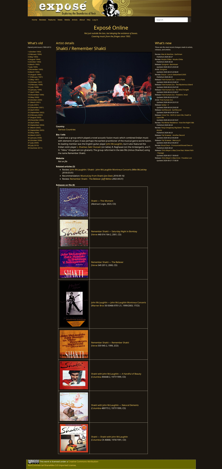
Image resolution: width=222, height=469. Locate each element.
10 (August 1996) (34, 74)
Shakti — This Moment (102, 200)
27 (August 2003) (34, 117)
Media (67, 20)
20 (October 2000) (35, 100)
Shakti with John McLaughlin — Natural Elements (115, 405)
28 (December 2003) (36, 120)
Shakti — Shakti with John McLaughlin (109, 436)
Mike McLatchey (139, 169)
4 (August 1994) (34, 59)
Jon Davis (109, 175)
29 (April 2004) (33, 122)
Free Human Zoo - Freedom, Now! (175, 95)
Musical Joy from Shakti (92, 175)
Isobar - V (165, 105)
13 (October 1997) (35, 82)
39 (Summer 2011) (35, 148)
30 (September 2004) (36, 125)
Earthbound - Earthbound (171, 110)
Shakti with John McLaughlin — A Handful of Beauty (116, 373)
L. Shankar (82, 147)
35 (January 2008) (35, 138)
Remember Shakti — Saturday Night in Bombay (114, 231)
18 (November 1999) (36, 95)
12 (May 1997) (33, 79)
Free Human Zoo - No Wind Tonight (175, 90)
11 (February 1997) (35, 77)
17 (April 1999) (33, 92)
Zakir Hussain (94, 147)
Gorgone (163, 69)
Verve (94, 234)
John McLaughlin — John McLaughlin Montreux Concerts (118, 302)
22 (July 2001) (33, 105)
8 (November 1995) (35, 69)
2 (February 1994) (35, 54)
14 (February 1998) (35, 84)
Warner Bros (98, 305)
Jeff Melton (107, 178)
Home (34, 20)
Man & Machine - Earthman (171, 54)
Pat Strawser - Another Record (173, 135)
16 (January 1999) (35, 90)
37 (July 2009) (33, 143)
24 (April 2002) (33, 110)
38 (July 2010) (33, 145)
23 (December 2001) (36, 107)
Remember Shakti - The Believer (85, 178)
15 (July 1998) (33, 87)
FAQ (88, 20)
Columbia (96, 376)
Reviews (42, 20)
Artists (74, 20)
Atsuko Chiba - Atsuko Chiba (172, 59)
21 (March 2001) (34, 102)
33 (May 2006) (33, 132)
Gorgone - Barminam (170, 64)
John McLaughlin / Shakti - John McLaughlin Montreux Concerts (100, 169)
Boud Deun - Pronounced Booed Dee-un (176, 145)
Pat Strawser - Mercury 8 (171, 140)
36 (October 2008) (35, 140)
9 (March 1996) (34, 72)
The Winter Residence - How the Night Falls (177, 122)
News (60, 20)
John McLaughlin (114, 143)
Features (52, 20)
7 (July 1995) (33, 67)
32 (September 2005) (36, 130)
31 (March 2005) (34, 127)
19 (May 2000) (33, 97)
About (82, 20)
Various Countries (67, 129)
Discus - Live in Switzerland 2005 (173, 74)
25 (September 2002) (36, 112)
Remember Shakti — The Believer (107, 262)
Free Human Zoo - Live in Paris (173, 79)
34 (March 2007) (34, 135)
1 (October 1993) (34, 51)
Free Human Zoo (166, 100)
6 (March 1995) (34, 64)
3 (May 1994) (33, 57)
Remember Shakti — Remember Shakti (110, 342)
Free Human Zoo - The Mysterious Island (177, 84)
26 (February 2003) (35, 115)
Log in (95, 20)
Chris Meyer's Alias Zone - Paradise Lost (177, 158)
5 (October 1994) (34, 62)
